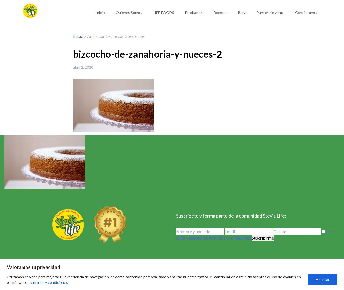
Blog (242, 12)
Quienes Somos (129, 12)
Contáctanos (306, 12)
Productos (194, 12)
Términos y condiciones (48, 282)
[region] (172, 274)
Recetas (220, 12)
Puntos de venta (270, 12)
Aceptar (322, 279)
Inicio (100, 12)
